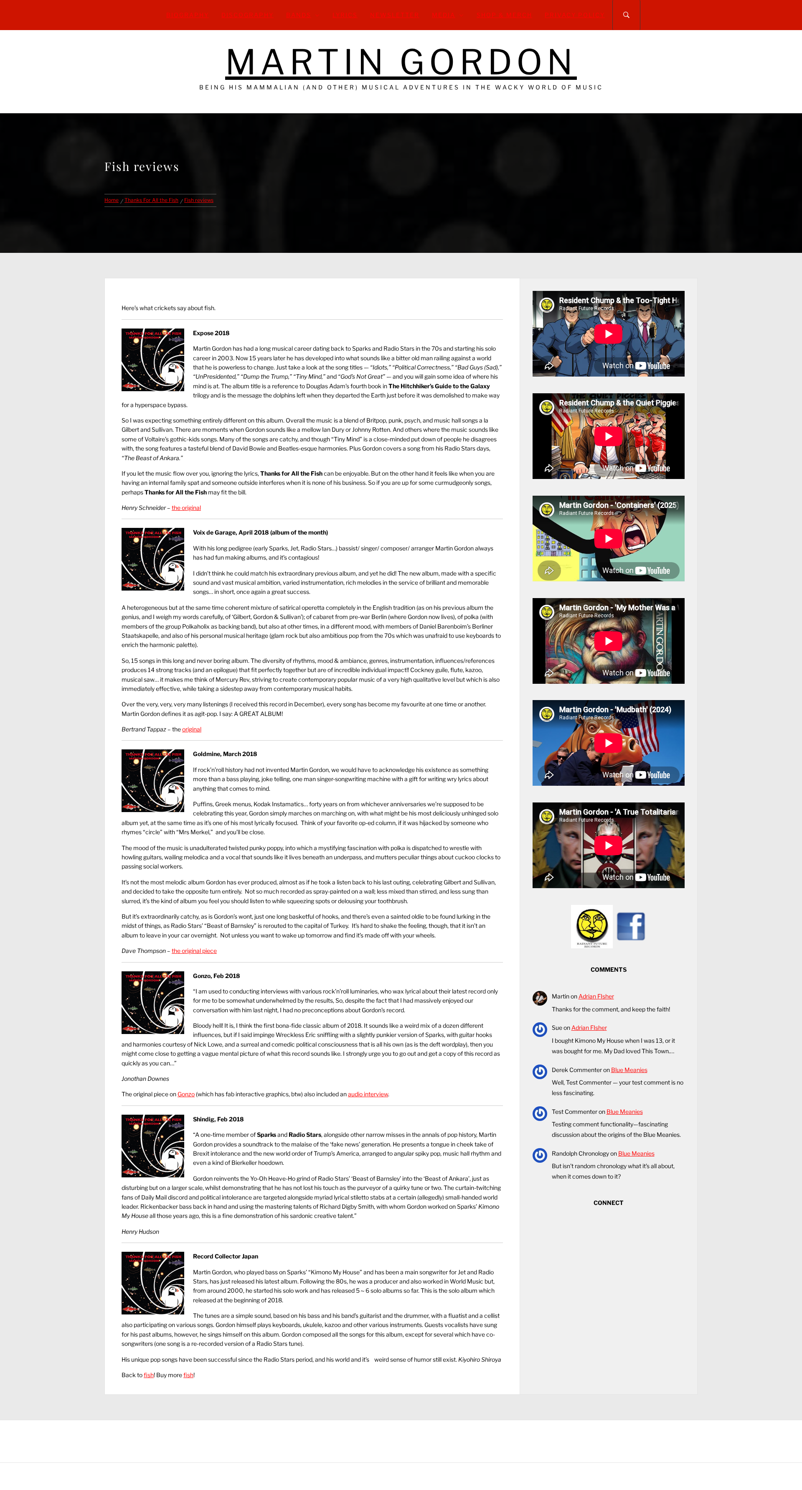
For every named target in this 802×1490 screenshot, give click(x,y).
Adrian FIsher (596, 996)
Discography (247, 14)
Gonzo (186, 1094)
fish (149, 1374)
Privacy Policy (575, 14)
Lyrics (345, 14)
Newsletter (394, 14)
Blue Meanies (629, 1069)
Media (443, 14)
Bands (298, 14)
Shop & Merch (504, 14)
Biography (187, 14)
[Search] (626, 15)
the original (186, 507)
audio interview (368, 1094)
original (191, 729)
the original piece (194, 950)
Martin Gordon (401, 62)
